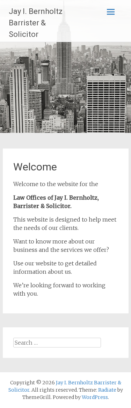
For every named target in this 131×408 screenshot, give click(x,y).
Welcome (35, 167)
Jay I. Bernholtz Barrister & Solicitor (36, 23)
